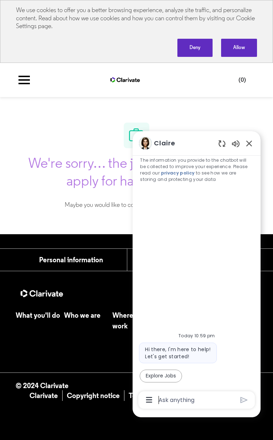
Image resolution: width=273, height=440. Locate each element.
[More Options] (149, 400)
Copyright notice (93, 395)
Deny (194, 47)
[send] (244, 400)
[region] (197, 271)
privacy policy (178, 173)
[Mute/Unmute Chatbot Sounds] (235, 143)
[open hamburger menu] (24, 79)
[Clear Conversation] (222, 143)
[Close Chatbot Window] (249, 143)
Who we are (82, 315)
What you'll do (38, 315)
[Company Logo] (125, 79)
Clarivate (44, 395)
